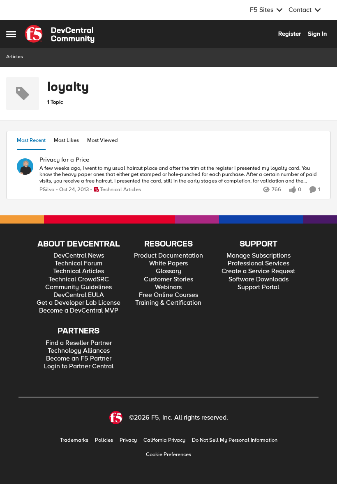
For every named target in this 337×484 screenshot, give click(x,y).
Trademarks (74, 440)
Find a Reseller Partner (79, 343)
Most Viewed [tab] (102, 140)
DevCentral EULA (78, 295)
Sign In (317, 33)
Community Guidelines (78, 287)
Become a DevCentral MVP (78, 311)
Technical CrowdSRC (78, 279)
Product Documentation (168, 256)
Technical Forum (78, 263)
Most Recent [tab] (31, 140)
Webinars (168, 287)
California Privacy (164, 440)
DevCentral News (78, 256)
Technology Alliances (79, 351)
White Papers (168, 263)
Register (289, 33)
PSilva (47, 190)
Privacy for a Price (64, 159)
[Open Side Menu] (11, 34)
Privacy (128, 440)
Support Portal (258, 287)
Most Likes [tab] (66, 140)
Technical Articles (78, 271)
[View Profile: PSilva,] (25, 166)
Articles (14, 57)
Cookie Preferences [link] (168, 454)
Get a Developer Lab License (78, 303)
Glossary (168, 271)
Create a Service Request (258, 271)
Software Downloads (259, 279)
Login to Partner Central (78, 366)
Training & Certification (168, 303)
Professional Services (258, 263)
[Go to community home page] (59, 34)
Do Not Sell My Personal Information (234, 440)
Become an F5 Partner (78, 359)
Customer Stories (168, 279)
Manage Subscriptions (258, 256)
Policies (104, 440)
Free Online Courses (168, 295)
